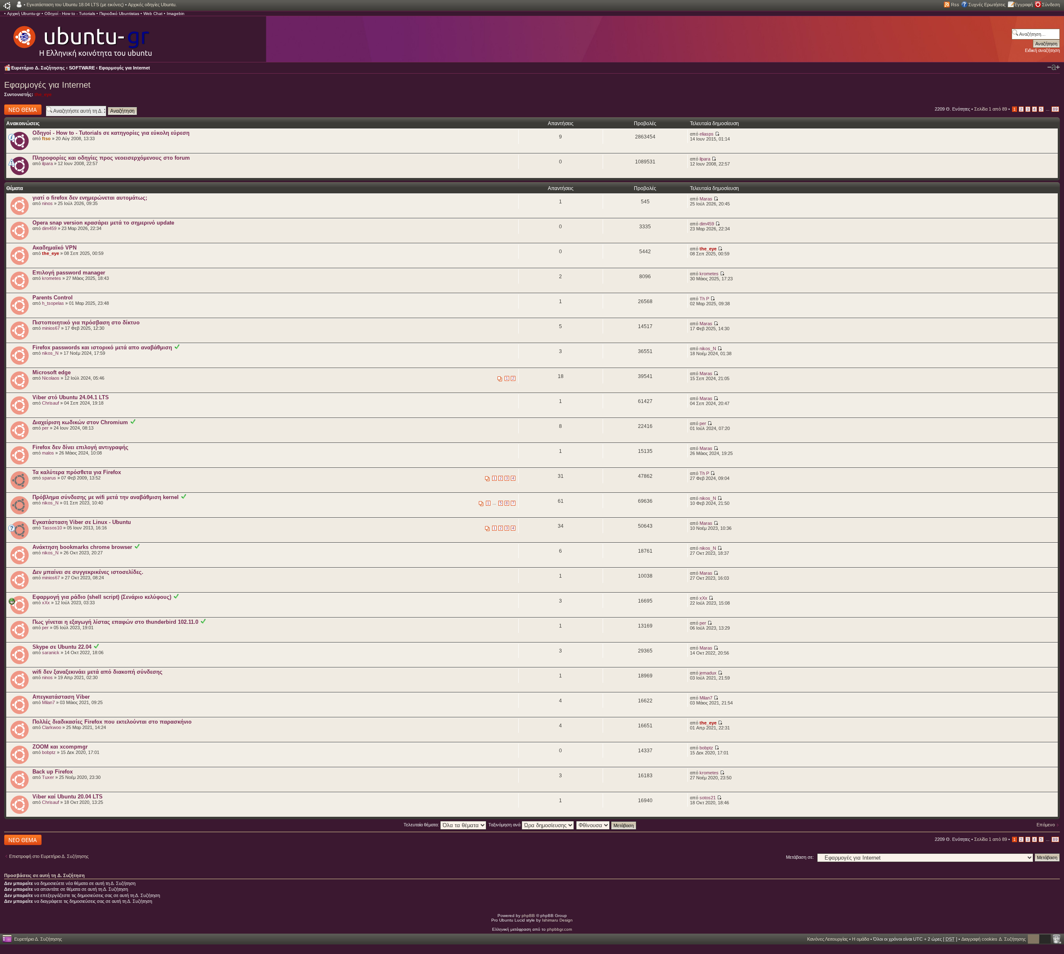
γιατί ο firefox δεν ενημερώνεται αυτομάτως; (89, 198)
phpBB (528, 915)
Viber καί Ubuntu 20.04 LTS (67, 796)
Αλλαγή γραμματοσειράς (1053, 67)
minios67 (51, 328)
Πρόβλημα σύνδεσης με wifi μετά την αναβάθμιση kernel (105, 497)
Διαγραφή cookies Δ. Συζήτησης (993, 939)
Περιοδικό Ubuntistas (119, 13)
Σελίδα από (990, 108)
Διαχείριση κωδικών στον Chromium (80, 422)
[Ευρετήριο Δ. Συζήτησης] (82, 37)
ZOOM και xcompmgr (60, 747)
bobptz (49, 752)
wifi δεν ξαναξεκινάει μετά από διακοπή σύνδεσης (97, 672)
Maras (705, 198)
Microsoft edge (51, 372)
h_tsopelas (53, 303)
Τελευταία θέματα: (422, 824)
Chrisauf (50, 402)
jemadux (708, 672)
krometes (51, 278)
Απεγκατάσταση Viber (61, 697)
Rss (955, 4)
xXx (46, 602)
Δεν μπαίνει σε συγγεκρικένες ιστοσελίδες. (87, 572)
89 (1055, 109)
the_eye (43, 94)
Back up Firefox (52, 772)
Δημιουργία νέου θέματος (20, 109)
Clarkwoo (51, 727)
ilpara (47, 163)
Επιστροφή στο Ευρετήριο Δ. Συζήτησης (49, 856)
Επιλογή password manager (68, 272)
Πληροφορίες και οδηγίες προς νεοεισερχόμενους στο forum (111, 158)
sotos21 (707, 797)
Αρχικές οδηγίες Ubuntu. (152, 4)
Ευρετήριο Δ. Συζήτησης (38, 67)
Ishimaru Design (557, 920)
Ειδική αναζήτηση (1042, 50)
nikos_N (50, 353)
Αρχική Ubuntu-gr (23, 13)
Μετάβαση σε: (800, 857)
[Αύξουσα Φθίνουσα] (606, 824)
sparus (49, 477)
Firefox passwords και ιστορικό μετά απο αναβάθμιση (102, 347)
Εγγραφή (1024, 4)
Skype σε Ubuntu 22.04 (61, 647)
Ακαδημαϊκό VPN (54, 248)
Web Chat (153, 13)
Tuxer (48, 777)
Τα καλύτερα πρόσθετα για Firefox (76, 472)
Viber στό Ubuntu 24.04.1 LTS (70, 397)
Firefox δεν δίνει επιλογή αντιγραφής (80, 447)
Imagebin (176, 13)
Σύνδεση (1051, 4)
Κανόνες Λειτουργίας (827, 939)
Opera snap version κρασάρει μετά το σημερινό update (103, 223)
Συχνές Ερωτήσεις (986, 4)
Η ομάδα (860, 939)
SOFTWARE (82, 67)
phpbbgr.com (559, 929)
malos (48, 452)
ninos (47, 203)
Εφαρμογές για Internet (124, 67)
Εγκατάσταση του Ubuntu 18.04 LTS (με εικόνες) (75, 4)
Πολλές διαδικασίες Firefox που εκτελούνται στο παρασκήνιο (112, 722)
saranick (50, 652)
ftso (46, 138)
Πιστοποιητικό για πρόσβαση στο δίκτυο (86, 322)
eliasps (706, 133)
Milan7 (48, 702)
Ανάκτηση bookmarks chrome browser (82, 547)
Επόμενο (1046, 824)
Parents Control (52, 297)
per (45, 427)
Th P (704, 298)
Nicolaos (50, 378)
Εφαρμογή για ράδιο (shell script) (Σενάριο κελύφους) (101, 597)
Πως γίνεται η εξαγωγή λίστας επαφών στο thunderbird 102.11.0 (115, 622)
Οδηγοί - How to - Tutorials (69, 13)
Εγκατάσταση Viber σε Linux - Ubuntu (81, 522)
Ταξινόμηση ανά (505, 824)
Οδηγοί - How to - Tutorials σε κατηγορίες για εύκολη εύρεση (111, 133)
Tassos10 (52, 527)
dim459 (49, 228)
